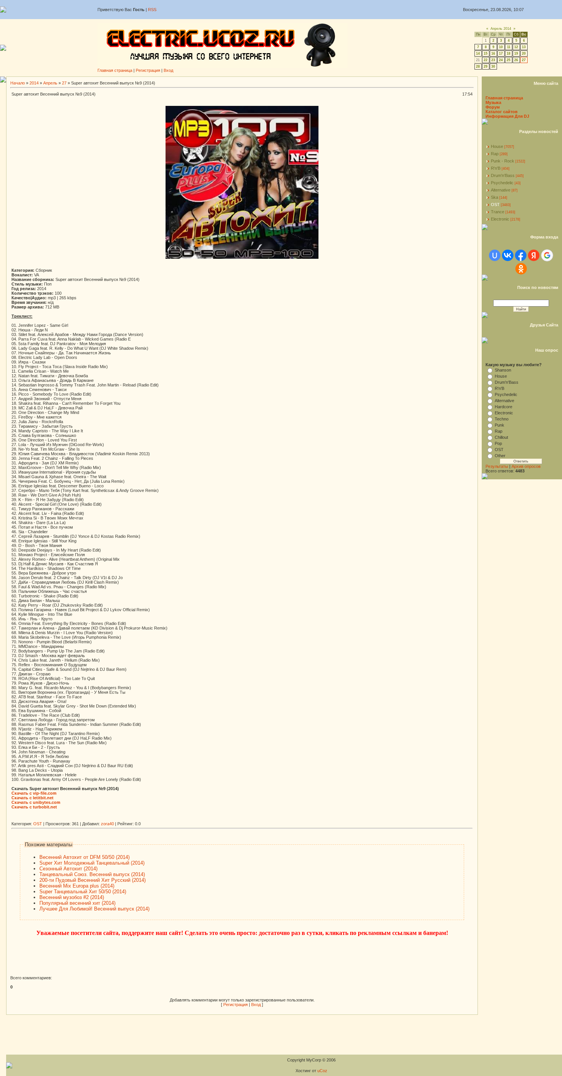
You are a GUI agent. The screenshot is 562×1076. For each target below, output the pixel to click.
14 (478, 53)
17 (501, 53)
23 (493, 60)
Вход (168, 70)
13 (524, 47)
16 (493, 53)
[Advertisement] (150, 818)
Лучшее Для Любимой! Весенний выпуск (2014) (94, 909)
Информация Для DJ (507, 116)
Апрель (50, 83)
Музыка (493, 102)
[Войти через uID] (494, 255)
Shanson (503, 370)
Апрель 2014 (501, 29)
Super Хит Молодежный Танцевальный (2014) (92, 863)
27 (524, 60)
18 (508, 53)
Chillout (501, 437)
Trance (497, 211)
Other (500, 455)
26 (516, 60)
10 (501, 47)
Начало (17, 83)
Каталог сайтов (502, 111)
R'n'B (495, 168)
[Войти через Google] (547, 255)
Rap (495, 153)
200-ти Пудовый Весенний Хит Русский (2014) (92, 880)
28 (478, 66)
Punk (499, 425)
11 (508, 47)
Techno (501, 419)
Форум (493, 107)
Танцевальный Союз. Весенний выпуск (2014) (92, 874)
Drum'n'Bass (503, 175)
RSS (152, 9)
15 (485, 53)
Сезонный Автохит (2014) (68, 869)
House (497, 146)
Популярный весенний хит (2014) (77, 903)
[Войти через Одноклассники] (521, 268)
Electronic (500, 219)
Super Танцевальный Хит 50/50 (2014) (82, 891)
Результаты (497, 466)
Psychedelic (502, 182)
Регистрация (148, 70)
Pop (498, 443)
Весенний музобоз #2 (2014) (71, 897)
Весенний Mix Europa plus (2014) (76, 886)
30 (493, 66)
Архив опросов (526, 466)
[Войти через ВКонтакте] (507, 255)
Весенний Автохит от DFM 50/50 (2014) (84, 857)
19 (516, 53)
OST (37, 823)
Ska (494, 197)
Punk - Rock (502, 161)
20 (524, 53)
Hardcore (503, 406)
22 (485, 60)
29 (485, 66)
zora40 (107, 823)
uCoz (322, 1070)
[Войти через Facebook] (520, 255)
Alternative (500, 190)
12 (516, 47)
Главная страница (114, 70)
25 (508, 60)
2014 (34, 83)
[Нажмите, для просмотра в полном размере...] (242, 257)
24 (501, 60)
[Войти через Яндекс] (533, 255)
